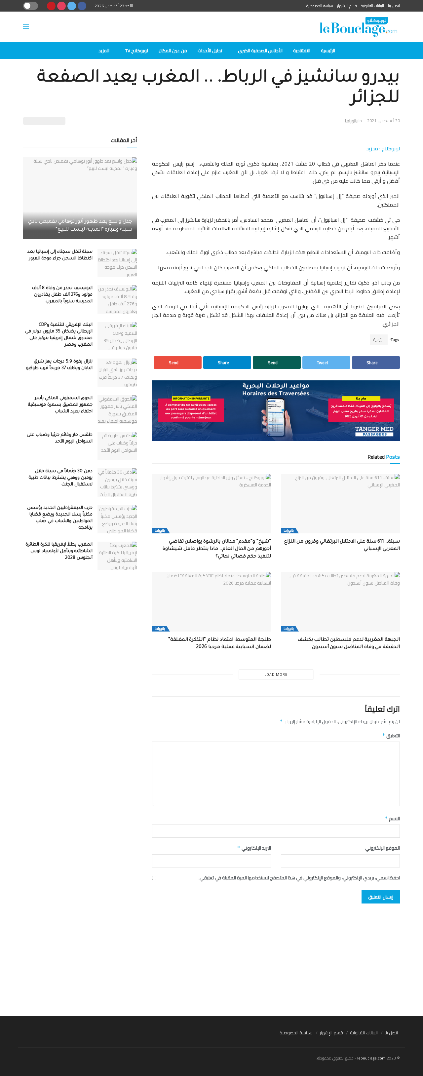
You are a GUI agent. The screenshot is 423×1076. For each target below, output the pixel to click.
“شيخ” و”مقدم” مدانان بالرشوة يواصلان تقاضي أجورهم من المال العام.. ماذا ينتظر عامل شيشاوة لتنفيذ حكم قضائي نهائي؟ (217, 549)
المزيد (103, 50)
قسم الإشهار (347, 6)
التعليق (391, 735)
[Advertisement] (211, 956)
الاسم (392, 818)
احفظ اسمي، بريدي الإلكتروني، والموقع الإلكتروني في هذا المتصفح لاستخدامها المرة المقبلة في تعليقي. (299, 877)
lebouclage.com (371, 1058)
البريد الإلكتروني (254, 848)
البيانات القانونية (372, 6)
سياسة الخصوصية (319, 6)
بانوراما (351, 121)
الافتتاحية (301, 50)
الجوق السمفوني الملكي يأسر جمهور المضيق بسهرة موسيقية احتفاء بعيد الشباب (60, 405)
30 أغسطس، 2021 (383, 121)
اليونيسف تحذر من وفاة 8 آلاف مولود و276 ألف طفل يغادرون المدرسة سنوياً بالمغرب (62, 295)
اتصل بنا (394, 6)
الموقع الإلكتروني (382, 848)
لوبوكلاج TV (136, 50)
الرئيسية (328, 50)
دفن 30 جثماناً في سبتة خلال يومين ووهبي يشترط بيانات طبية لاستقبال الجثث (61, 478)
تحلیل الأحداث (210, 50)
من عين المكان (173, 50)
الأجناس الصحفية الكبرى (260, 50)
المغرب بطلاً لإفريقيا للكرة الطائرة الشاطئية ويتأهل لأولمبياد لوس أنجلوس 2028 (59, 551)
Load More (276, 674)
